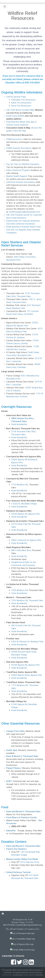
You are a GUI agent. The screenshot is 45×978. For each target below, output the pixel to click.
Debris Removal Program (18, 170)
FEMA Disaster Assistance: (19, 148)
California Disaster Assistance (20, 182)
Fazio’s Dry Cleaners (16, 849)
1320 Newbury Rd (19, 590)
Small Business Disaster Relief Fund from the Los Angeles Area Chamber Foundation (23, 230)
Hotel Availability (19, 424)
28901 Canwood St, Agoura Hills (26, 540)
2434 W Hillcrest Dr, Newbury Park (27, 641)
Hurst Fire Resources (21, 106)
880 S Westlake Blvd (21, 550)
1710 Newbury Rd (19, 484)
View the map (19, 131)
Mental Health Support (16, 176)
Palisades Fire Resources (23, 100)
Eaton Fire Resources (21, 103)
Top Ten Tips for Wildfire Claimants (22, 164)
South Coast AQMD (15, 116)
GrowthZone (7, 975)
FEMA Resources (14, 139)
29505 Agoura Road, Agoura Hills (26, 675)
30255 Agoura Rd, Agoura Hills (25, 514)
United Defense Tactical (18, 872)
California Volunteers (25, 224)
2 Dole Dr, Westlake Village (24, 504)
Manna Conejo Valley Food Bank (22, 859)
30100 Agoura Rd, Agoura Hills (25, 665)
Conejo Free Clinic (15, 731)
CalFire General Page (16, 97)
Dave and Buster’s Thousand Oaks (23, 846)
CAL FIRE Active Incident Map (20, 110)
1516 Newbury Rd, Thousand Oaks (27, 600)
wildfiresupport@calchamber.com (24, 212)
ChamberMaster (29, 975)
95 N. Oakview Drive (30, 862)
